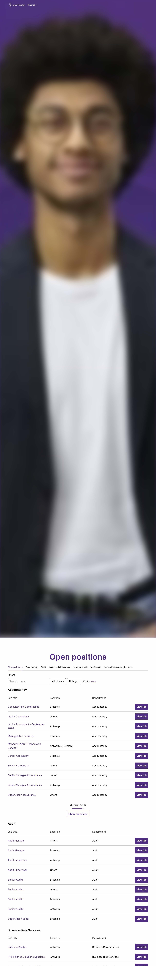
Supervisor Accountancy (22, 794)
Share (93, 681)
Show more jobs (78, 814)
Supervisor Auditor (18, 918)
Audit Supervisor (17, 860)
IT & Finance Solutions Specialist (26, 956)
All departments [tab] (15, 667)
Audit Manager (16, 840)
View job (141, 706)
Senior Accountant (18, 755)
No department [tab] (80, 667)
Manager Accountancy (21, 736)
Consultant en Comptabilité (23, 706)
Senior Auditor (16, 879)
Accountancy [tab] (32, 667)
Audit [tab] (43, 667)
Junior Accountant (18, 716)
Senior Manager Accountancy (25, 775)
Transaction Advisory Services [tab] (118, 667)
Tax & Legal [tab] (95, 667)
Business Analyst (17, 947)
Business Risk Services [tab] (59, 667)
